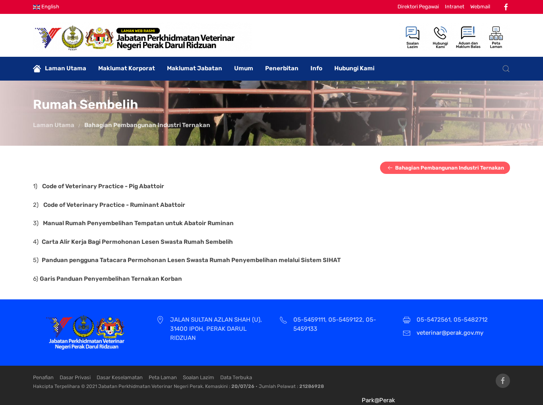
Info (316, 68)
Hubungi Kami (354, 68)
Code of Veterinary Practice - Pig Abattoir (103, 186)
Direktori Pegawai (418, 7)
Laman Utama (65, 68)
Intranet (454, 7)
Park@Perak (378, 400)
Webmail (480, 7)
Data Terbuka (236, 377)
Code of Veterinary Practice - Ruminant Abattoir (114, 204)
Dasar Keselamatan (120, 377)
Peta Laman (163, 377)
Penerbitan (282, 68)
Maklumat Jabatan (194, 68)
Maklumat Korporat (126, 68)
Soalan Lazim (198, 377)
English (49, 7)
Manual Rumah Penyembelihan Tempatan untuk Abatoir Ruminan (138, 223)
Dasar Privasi (75, 377)
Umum (243, 68)
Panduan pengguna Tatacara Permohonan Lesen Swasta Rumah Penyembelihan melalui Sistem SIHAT (191, 260)
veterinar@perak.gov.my (450, 332)
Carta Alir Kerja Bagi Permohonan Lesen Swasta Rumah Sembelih (137, 241)
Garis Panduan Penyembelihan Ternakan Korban (111, 278)
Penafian (43, 377)
